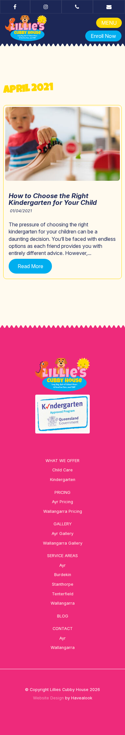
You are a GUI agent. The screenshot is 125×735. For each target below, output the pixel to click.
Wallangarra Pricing (62, 511)
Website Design (48, 698)
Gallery (63, 523)
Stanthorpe (62, 584)
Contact (63, 628)
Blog (62, 616)
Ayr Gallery (62, 533)
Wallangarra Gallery (62, 543)
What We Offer (62, 460)
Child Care (62, 470)
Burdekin (62, 574)
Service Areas (62, 555)
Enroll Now (103, 36)
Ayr (62, 565)
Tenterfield (62, 593)
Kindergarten (62, 479)
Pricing (62, 492)
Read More (30, 266)
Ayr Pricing (62, 501)
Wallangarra (63, 603)
